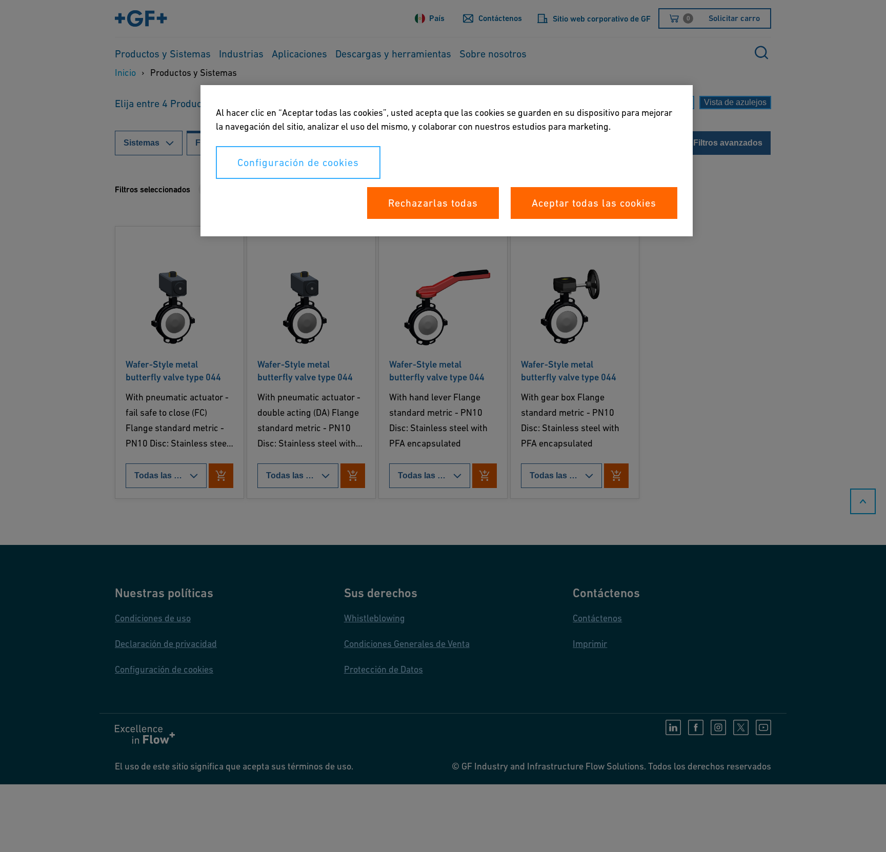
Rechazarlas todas (433, 203)
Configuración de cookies (298, 162)
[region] (446, 160)
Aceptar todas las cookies (594, 203)
